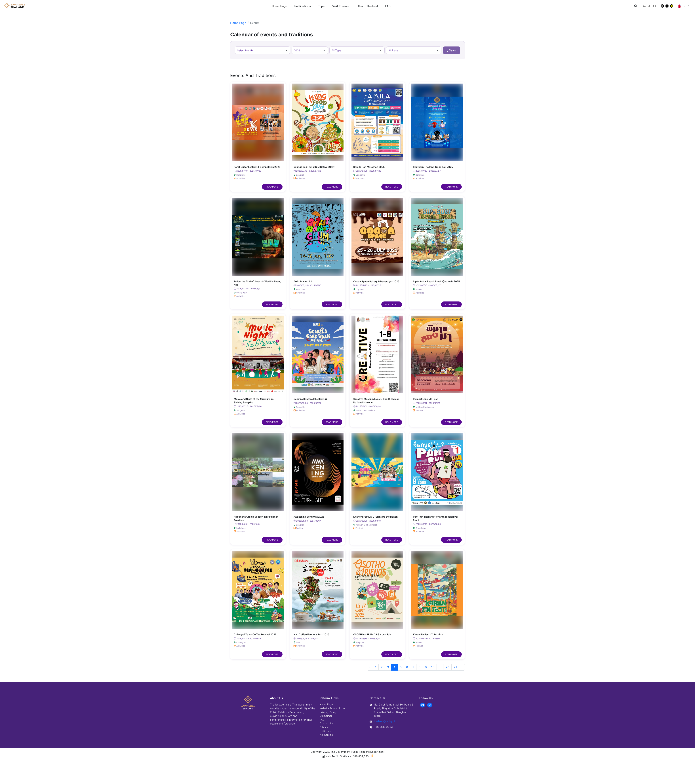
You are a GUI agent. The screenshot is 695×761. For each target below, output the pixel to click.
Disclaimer (326, 715)
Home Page (279, 6)
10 (432, 667)
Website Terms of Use (332, 708)
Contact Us (327, 723)
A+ (654, 6)
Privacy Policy (328, 712)
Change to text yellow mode (672, 6)
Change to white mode (661, 6)
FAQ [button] (388, 6)
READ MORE (272, 186)
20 (447, 667)
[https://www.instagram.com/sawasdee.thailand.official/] (429, 705)
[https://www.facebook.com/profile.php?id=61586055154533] (422, 705)
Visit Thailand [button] (341, 6)
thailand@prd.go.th (385, 721)
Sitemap (324, 727)
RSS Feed (325, 731)
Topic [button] (321, 6)
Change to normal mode (667, 6)
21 (455, 667)
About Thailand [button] (367, 6)
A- (644, 6)
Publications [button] (302, 6)
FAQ (322, 719)
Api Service (326, 734)
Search (453, 50)
